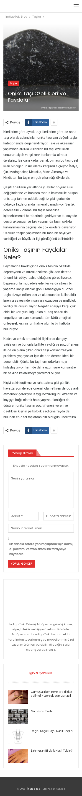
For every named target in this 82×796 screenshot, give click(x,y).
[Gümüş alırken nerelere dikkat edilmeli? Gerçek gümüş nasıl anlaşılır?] (18, 697)
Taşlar (13, 83)
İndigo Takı (34, 788)
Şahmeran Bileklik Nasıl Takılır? (52, 750)
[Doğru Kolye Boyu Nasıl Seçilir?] (18, 736)
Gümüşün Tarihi (42, 711)
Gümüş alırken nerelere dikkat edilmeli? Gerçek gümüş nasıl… (52, 694)
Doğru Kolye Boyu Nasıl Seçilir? (52, 731)
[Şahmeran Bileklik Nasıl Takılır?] (18, 756)
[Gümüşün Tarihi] (18, 716)
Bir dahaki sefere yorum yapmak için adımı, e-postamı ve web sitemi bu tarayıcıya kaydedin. (41, 549)
